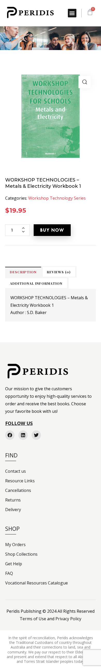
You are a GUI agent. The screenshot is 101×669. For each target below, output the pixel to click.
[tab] (23, 271)
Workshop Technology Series (57, 198)
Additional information (36, 283)
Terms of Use (33, 619)
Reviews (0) (58, 272)
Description (23, 272)
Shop (12, 528)
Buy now (52, 230)
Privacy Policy (68, 619)
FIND (11, 455)
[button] (72, 13)
